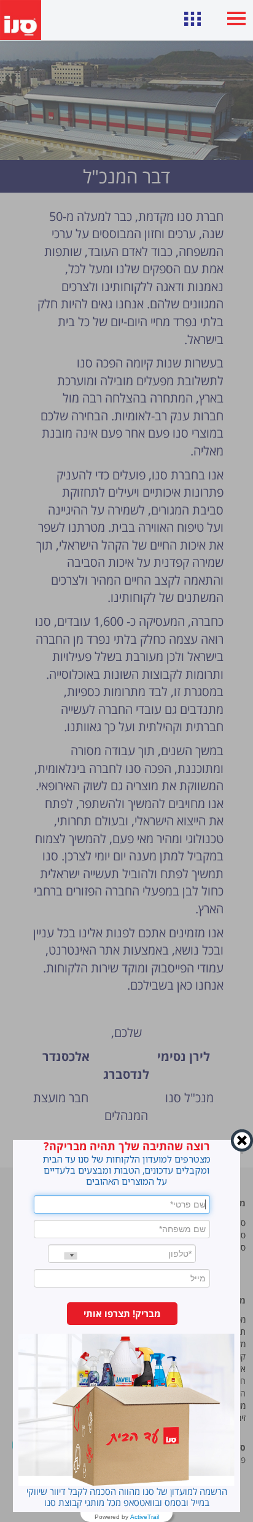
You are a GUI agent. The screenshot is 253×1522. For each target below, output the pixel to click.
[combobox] (63, 1255)
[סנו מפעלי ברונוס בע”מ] (20, 20)
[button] (122, 1313)
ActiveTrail (144, 1517)
